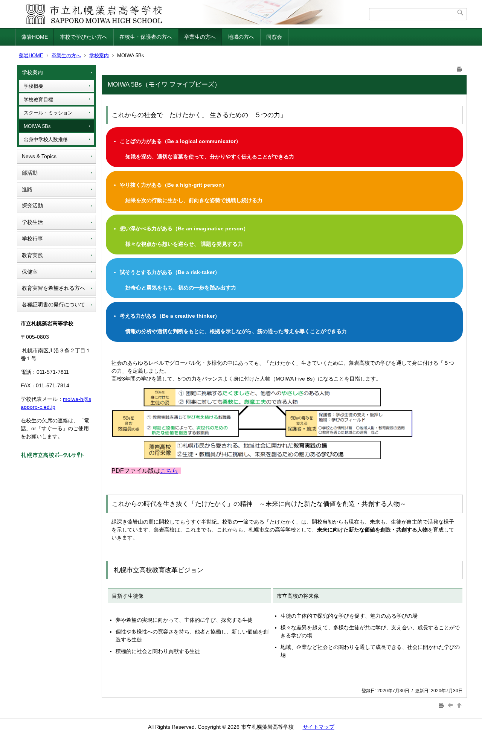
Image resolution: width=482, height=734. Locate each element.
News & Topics (39, 156)
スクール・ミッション (48, 113)
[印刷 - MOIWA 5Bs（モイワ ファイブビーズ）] (459, 67)
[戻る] (451, 705)
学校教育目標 (38, 99)
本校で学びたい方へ (83, 37)
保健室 (30, 272)
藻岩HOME (34, 37)
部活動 (30, 173)
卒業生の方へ (200, 37)
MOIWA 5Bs (37, 126)
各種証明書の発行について (53, 305)
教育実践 (32, 255)
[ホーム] (193, 14)
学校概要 (33, 86)
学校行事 (32, 239)
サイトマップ (318, 727)
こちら (169, 471)
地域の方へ (241, 37)
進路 (27, 189)
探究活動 (32, 206)
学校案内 (99, 55)
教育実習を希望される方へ (53, 288)
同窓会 (274, 37)
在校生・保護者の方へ (145, 37)
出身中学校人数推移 (46, 139)
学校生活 (32, 222)
